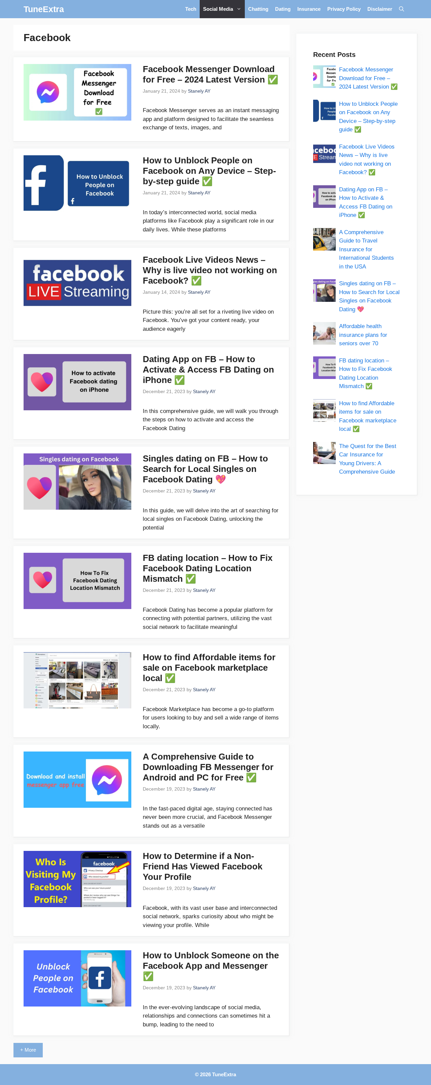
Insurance (309, 9)
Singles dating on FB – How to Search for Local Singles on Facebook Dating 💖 (205, 468)
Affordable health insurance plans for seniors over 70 (363, 335)
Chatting (258, 9)
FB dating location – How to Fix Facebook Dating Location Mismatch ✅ (207, 568)
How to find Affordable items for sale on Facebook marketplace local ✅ (209, 667)
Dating (283, 9)
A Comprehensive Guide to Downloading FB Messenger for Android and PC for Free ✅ (208, 767)
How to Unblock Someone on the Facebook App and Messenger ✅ (211, 965)
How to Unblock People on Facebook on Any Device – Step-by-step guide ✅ (209, 170)
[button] (401, 9)
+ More (28, 1050)
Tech (190, 9)
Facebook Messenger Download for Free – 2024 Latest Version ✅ (210, 74)
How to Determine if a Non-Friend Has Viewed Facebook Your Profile (202, 866)
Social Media (218, 9)
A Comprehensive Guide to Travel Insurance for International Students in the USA (366, 249)
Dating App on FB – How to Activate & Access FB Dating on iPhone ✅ (208, 369)
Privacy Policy (344, 9)
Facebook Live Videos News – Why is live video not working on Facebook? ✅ (210, 270)
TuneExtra (44, 9)
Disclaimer (379, 9)
